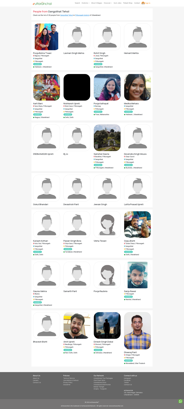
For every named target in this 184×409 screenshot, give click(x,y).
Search (77, 3)
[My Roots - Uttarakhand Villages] (42, 3)
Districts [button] (85, 3)
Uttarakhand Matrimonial (102, 385)
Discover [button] (107, 3)
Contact (137, 3)
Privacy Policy (67, 382)
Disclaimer (66, 385)
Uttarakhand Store (100, 382)
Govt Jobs (117, 3)
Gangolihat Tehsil (66, 15)
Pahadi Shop (127, 3)
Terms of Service (69, 378)
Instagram (127, 378)
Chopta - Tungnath (100, 389)
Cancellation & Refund (70, 380)
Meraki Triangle (99, 387)
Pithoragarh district (82, 15)
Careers (35, 380)
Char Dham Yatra (99, 380)
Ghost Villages (96, 3)
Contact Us (37, 382)
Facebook (127, 380)
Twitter (126, 382)
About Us (36, 378)
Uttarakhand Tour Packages (103, 378)
